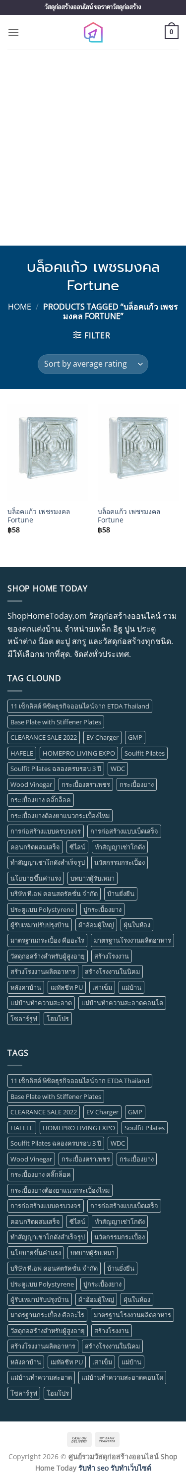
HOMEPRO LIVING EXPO (79, 753)
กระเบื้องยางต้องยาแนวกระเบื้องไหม (60, 815)
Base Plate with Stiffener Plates (55, 721)
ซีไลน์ (77, 846)
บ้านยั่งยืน (120, 893)
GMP (135, 737)
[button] (13, 32)
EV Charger (102, 737)
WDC (118, 768)
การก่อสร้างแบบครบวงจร (45, 831)
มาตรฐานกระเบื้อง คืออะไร (47, 940)
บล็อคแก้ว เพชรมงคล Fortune (38, 515)
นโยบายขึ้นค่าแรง (35, 878)
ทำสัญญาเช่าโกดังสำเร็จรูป (47, 862)
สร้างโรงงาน (111, 956)
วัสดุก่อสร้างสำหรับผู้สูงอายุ (47, 956)
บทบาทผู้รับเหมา (92, 878)
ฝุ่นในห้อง (137, 924)
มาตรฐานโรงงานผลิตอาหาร (132, 940)
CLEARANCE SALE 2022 (43, 737)
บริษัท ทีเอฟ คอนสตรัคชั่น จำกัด (54, 893)
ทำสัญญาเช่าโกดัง (120, 846)
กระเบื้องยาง (137, 784)
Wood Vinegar (31, 784)
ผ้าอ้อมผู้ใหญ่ (96, 924)
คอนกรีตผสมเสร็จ (35, 846)
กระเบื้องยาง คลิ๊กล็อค (40, 799)
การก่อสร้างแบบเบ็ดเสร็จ (124, 831)
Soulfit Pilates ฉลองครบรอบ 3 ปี (55, 768)
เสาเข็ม (102, 987)
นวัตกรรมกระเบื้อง (119, 862)
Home (19, 306)
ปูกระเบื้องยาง (102, 909)
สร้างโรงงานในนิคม (112, 971)
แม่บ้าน (131, 987)
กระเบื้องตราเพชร (86, 784)
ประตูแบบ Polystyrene (42, 909)
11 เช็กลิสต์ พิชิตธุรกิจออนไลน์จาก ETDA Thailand (79, 706)
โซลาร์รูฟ (23, 1018)
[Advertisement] (93, 148)
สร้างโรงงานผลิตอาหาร (42, 971)
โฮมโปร (58, 1018)
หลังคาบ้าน (25, 987)
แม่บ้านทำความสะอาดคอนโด (122, 1002)
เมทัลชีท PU (67, 987)
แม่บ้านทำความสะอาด (41, 1002)
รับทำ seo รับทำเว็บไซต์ (114, 1468)
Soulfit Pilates (144, 753)
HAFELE (21, 753)
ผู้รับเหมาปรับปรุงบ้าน (39, 924)
